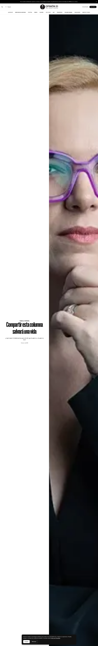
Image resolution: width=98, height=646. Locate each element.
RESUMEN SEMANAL (68, 12)
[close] (96, 2)
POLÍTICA (30, 12)
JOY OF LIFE (48, 12)
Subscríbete (92, 6)
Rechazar (34, 641)
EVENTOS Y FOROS (86, 12)
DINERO (35, 12)
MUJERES (41, 12)
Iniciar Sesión (85, 6)
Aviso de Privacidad (55, 638)
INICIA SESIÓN (77, 12)
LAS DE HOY (10, 12)
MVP (54, 12)
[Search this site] (2, 7)
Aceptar (26, 641)
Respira (9, 6)
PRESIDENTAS (59, 12)
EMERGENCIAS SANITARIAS (20, 12)
